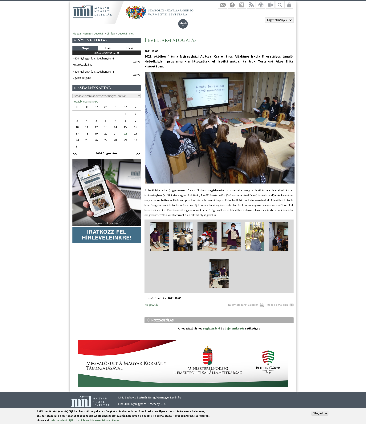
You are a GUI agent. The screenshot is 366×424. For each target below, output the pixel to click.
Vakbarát (260, 5)
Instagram (241, 5)
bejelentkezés (234, 328)
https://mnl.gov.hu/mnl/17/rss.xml (251, 5)
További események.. (85, 101)
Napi (85, 48)
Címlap (111, 33)
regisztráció (211, 328)
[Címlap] (92, 11)
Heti (108, 48)
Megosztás (151, 304)
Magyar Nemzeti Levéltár (88, 33)
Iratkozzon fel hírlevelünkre (222, 5)
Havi (129, 48)
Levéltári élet (126, 33)
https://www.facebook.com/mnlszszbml (232, 5)
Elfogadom (320, 413)
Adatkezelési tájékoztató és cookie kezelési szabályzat (85, 420)
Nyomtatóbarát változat (243, 304)
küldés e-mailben (277, 304)
